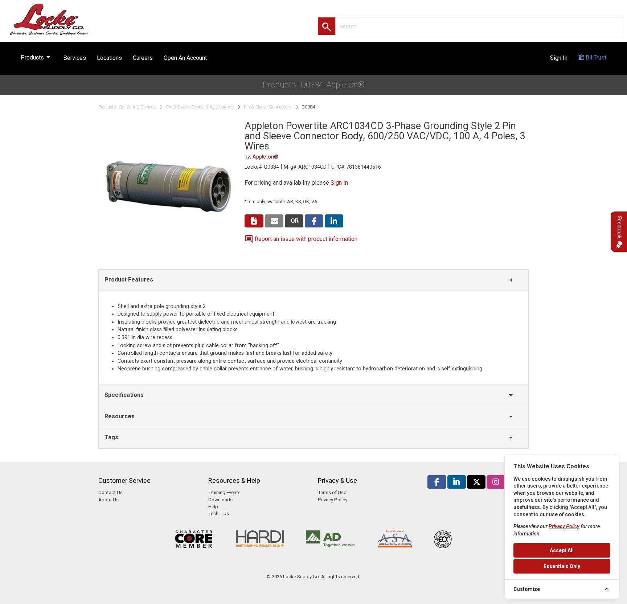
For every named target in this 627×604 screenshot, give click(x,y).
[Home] (57, 19)
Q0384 (308, 107)
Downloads (220, 499)
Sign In (558, 57)
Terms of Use (332, 492)
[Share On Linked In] (334, 221)
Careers (143, 57)
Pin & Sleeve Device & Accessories (200, 107)
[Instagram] (496, 482)
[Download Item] (254, 221)
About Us (108, 499)
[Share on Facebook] (314, 221)
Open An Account (185, 57)
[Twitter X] (476, 482)
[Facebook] (436, 482)
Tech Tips (218, 513)
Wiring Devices (141, 107)
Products (37, 57)
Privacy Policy (332, 499)
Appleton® (265, 157)
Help (213, 506)
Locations (109, 57)
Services (74, 57)
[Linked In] (456, 482)
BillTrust (595, 57)
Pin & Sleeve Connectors (267, 107)
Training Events (224, 492)
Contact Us (110, 492)
